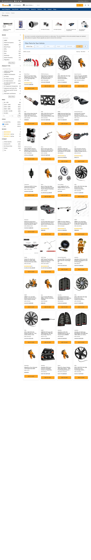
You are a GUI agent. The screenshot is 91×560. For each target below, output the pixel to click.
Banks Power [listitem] (7, 47)
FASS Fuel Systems (44, 74)
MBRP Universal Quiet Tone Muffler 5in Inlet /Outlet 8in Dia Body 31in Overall (64, 115)
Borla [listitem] (5, 51)
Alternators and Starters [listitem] (10, 93)
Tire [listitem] (5, 150)
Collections (8, 13)
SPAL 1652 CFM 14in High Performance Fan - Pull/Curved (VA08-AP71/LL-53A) (64, 77)
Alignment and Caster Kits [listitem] (10, 88)
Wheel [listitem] (5, 148)
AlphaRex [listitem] (6, 44)
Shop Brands (15, 9)
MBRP (59, 111)
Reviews (40, 9)
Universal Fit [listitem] (7, 144)
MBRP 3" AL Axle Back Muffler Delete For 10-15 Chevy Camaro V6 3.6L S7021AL (30, 298)
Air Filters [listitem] (6, 76)
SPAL (59, 74)
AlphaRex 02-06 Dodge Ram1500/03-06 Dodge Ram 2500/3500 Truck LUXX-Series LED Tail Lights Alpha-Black (64, 298)
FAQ (45, 9)
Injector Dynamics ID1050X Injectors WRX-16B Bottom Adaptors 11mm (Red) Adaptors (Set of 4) (80, 77)
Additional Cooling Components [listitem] (8, 72)
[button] (28, 5)
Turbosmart (26, 184)
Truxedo (42, 219)
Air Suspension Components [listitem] (11, 86)
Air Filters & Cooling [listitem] (9, 78)
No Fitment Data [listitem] (8, 146)
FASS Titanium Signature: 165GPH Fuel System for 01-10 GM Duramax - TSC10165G (47, 77)
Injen (25, 111)
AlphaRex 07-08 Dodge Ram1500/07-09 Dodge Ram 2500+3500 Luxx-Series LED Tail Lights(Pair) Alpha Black (81, 333)
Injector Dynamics (77, 74)
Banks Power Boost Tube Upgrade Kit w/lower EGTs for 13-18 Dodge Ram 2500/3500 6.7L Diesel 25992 (30, 77)
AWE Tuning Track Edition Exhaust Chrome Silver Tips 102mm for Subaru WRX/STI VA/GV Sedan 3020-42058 (47, 260)
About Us (33, 9)
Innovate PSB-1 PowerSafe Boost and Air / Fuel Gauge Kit (64, 260)
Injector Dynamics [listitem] (8, 57)
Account (85, 5)
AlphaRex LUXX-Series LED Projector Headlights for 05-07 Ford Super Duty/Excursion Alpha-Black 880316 (81, 260)
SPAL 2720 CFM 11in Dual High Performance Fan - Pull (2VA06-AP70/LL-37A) (47, 115)
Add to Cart (31, 88)
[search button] (79, 5)
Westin (25, 257)
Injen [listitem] (5, 53)
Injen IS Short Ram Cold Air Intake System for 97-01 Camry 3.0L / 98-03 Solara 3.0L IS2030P (30, 115)
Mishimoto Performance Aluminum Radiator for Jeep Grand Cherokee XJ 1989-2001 (30, 223)
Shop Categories (6, 9)
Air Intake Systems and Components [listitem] (9, 83)
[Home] (6, 5)
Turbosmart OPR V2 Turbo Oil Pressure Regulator (30, 187)
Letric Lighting (60, 184)
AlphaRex (60, 146)
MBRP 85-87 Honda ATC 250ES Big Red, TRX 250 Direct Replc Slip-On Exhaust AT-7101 (47, 333)
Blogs (54, 9)
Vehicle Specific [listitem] (8, 141)
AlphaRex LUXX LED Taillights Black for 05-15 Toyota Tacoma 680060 (64, 333)
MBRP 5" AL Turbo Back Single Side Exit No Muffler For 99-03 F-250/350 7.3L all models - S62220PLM (80, 223)
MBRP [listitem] (5, 40)
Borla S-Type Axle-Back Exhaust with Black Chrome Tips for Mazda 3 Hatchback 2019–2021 (47, 188)
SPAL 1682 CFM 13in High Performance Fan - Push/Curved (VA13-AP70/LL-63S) (80, 298)
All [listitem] (5, 126)
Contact (49, 9)
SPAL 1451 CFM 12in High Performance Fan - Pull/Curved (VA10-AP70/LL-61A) (80, 188)
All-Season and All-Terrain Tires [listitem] (10, 91)
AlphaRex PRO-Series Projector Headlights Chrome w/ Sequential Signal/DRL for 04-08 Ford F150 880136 (47, 369)
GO (19, 115)
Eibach (59, 365)
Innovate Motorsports (62, 257)
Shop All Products (24, 9)
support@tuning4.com (8, 1)
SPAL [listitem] (5, 49)
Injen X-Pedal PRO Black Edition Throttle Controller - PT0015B (47, 298)
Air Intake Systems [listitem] (8, 81)
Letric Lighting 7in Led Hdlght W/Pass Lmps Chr (64, 187)
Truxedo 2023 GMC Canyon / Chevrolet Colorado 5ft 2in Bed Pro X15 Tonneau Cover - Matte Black (47, 223)
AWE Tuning (43, 257)
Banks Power (26, 74)
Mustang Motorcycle (78, 111)
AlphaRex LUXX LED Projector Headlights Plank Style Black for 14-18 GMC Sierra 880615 (64, 150)
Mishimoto (26, 219)
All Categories (17, 5)
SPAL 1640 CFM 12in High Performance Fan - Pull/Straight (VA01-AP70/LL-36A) (80, 369)
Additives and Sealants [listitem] (9, 74)
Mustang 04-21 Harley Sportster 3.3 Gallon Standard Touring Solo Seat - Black (80, 115)
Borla (42, 146)
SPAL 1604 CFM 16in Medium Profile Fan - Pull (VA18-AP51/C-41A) (30, 333)
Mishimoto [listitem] (6, 55)
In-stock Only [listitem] (7, 122)
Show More (11, 63)
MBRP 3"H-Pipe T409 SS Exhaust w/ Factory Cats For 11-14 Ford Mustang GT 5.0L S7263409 (64, 223)
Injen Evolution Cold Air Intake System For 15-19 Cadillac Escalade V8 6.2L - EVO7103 (80, 150)
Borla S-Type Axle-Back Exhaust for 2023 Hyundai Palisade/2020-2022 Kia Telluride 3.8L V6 (47, 150)
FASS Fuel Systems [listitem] (9, 42)
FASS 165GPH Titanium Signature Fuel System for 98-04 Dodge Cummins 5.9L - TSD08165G (31, 150)
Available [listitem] (6, 124)
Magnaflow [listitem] (6, 59)
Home (3, 13)
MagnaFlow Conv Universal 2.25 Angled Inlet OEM (30, 368)
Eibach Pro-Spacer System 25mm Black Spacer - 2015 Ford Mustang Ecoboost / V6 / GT (64, 369)
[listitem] (11, 102)
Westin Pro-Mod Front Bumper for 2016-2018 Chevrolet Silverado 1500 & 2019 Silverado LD (30, 260)
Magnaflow (26, 365)
